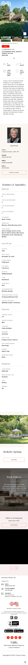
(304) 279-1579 (6, 157)
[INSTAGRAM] (19, 637)
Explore (14, 459)
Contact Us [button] (14, 502)
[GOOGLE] (12, 637)
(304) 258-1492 (8, 590)
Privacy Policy (20, 655)
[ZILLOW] (16, 637)
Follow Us (14, 525)
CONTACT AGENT (14, 172)
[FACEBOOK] (8, 637)
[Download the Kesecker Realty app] (8, 630)
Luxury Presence (14, 647)
